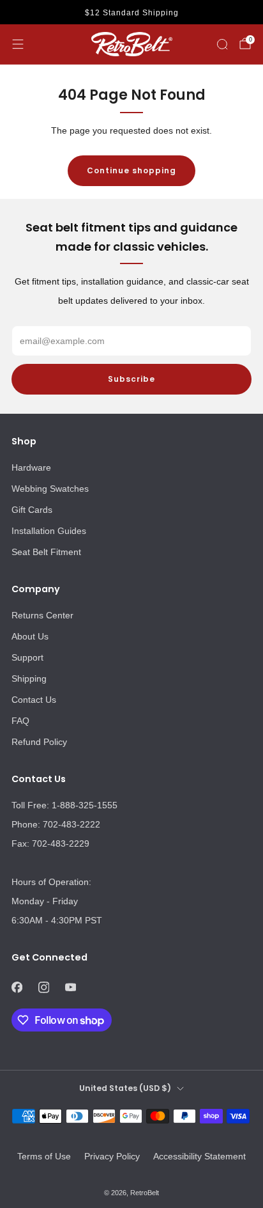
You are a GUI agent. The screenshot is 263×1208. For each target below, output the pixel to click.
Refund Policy (39, 742)
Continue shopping (131, 170)
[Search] (222, 44)
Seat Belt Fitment (46, 552)
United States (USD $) (125, 1088)
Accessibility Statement (199, 1156)
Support (27, 657)
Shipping (29, 678)
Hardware (31, 467)
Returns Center (42, 615)
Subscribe (131, 378)
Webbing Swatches (50, 488)
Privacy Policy (112, 1156)
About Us (30, 636)
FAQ (20, 721)
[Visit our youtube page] (70, 987)
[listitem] (131, 12)
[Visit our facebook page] (16, 987)
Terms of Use (44, 1156)
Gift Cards (31, 510)
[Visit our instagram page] (43, 987)
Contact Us (33, 699)
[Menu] (17, 44)
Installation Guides (48, 531)
